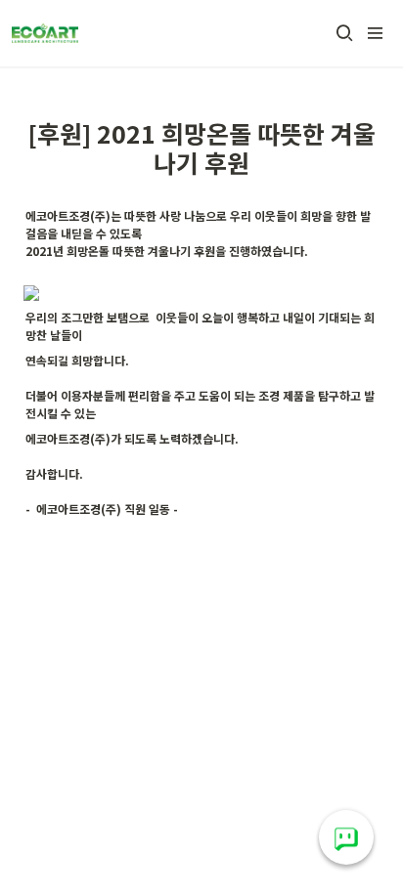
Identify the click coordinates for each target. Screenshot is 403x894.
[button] (344, 33)
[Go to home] (45, 33)
